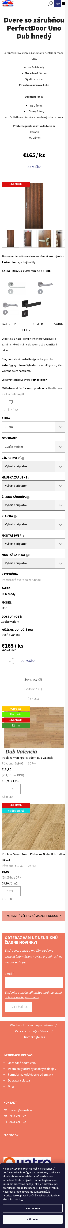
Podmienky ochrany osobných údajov (32, 1069)
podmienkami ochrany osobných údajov (33, 994)
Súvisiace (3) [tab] (33, 679)
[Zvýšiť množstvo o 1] (13, 658)
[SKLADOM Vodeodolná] (34, 827)
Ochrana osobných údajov (31, 1031)
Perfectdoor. (39, 380)
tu (22, 1199)
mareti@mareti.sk (20, 1110)
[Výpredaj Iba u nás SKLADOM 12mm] (34, 730)
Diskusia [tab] (33, 699)
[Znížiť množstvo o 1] (13, 663)
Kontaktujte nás (34, 1037)
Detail (11, 789)
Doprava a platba (19, 1080)
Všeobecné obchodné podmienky (31, 1025)
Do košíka (34, 167)
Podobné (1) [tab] (33, 689)
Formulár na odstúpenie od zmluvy (30, 1074)
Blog (11, 1086)
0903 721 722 (17, 1116)
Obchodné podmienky (22, 1063)
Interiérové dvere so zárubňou (21, 580)
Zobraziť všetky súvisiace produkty (34, 916)
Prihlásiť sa (18, 1007)
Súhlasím (33, 1219)
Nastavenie (32, 1208)
